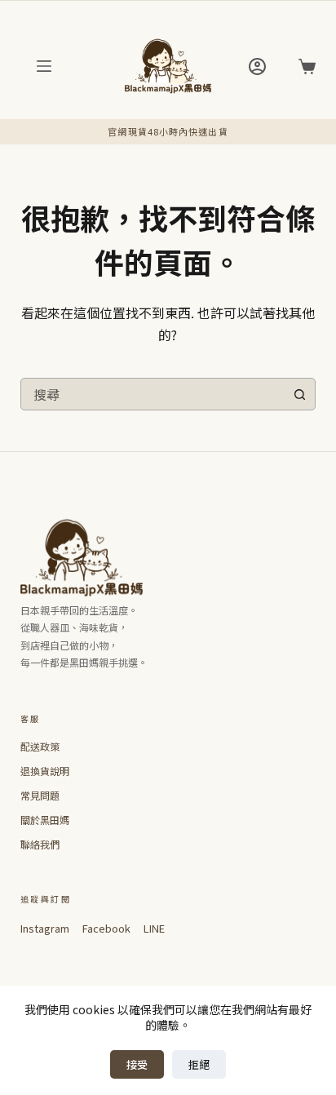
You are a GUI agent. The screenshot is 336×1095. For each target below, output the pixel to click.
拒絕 (199, 1064)
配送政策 (40, 746)
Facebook (106, 928)
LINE (154, 928)
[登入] (257, 66)
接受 (137, 1064)
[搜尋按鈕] (299, 394)
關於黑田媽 (44, 820)
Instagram (44, 928)
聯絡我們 (40, 844)
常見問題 (40, 795)
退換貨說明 (44, 771)
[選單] (44, 66)
